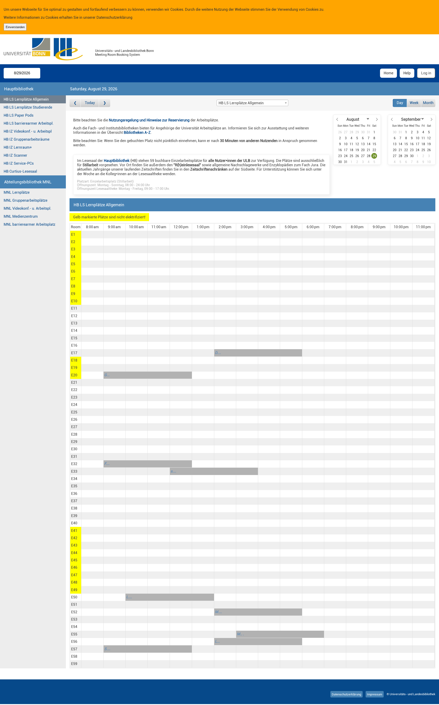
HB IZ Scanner (15, 155)
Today (90, 103)
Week (414, 103)
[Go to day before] (75, 103)
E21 (74, 382)
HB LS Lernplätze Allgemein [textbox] (241, 103)
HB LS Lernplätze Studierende (28, 107)
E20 (74, 375)
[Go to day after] (104, 103)
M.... (218, 612)
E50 (74, 597)
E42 (74, 538)
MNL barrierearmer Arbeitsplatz (29, 224)
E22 (74, 390)
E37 (74, 501)
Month (428, 103)
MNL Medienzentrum (21, 216)
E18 (74, 360)
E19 (74, 367)
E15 (74, 338)
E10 (74, 301)
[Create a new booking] (92, 234)
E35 (74, 486)
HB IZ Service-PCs (19, 163)
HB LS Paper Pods (18, 115)
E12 (74, 316)
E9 (73, 294)
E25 (74, 412)
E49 (74, 590)
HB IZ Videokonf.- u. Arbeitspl (28, 131)
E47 (74, 575)
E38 (74, 508)
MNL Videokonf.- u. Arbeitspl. (27, 208)
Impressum (374, 694)
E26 (74, 419)
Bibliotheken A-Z (137, 132)
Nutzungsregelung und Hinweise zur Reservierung (149, 120)
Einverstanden (15, 27)
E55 (74, 634)
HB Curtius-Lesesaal (20, 171)
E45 (74, 560)
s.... (173, 471)
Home (388, 73)
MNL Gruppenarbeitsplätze (25, 200)
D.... (218, 353)
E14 (74, 330)
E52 (74, 612)
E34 (74, 479)
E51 (74, 604)
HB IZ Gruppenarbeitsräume (26, 139)
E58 (74, 656)
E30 (74, 449)
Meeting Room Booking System (117, 55)
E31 (74, 456)
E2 (73, 242)
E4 (73, 257)
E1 (73, 234)
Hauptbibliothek (116, 160)
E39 (74, 516)
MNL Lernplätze (16, 192)
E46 (74, 567)
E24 (74, 404)
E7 (73, 279)
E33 (74, 471)
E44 (74, 553)
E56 (74, 641)
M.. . (240, 634)
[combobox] (252, 103)
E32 (74, 464)
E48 (74, 582)
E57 (74, 649)
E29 (74, 442)
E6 (73, 271)
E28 (74, 434)
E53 (74, 619)
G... (107, 375)
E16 (74, 345)
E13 (74, 323)
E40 (74, 523)
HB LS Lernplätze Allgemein (26, 99)
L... (217, 641)
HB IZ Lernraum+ (18, 147)
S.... (107, 649)
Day (400, 103)
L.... (129, 597)
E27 (74, 427)
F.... (107, 463)
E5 (73, 264)
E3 (73, 249)
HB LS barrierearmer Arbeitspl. (29, 123)
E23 (74, 397)
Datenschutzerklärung (114, 17)
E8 (73, 286)
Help (407, 73)
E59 (74, 664)
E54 (74, 627)
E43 (74, 545)
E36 (74, 493)
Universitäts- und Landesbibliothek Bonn (124, 51)
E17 (74, 353)
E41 (74, 530)
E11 (74, 308)
